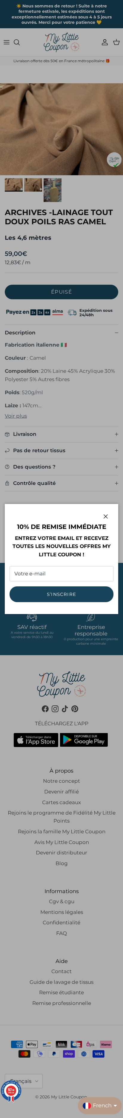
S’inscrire (61, 594)
